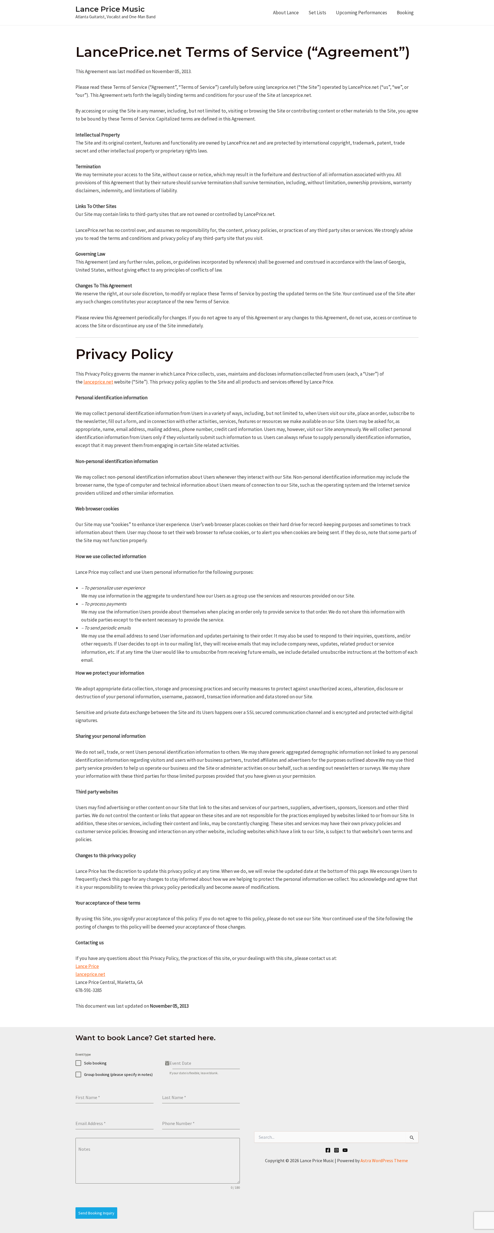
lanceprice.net (98, 382)
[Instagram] (336, 1150)
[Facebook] (327, 1150)
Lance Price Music (110, 9)
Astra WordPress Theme (384, 1160)
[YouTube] (345, 1150)
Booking (405, 12)
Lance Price (87, 966)
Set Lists (317, 12)
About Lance (286, 12)
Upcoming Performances (361, 12)
